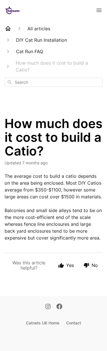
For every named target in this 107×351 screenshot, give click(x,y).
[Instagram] (48, 307)
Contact (73, 322)
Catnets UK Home (42, 322)
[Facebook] (59, 307)
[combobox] (53, 82)
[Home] (8, 28)
